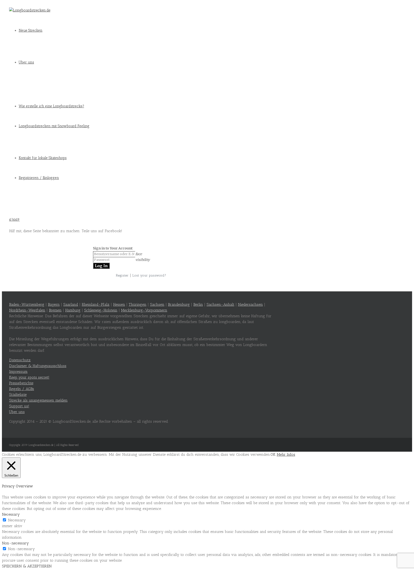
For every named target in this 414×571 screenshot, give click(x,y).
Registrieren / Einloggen (39, 178)
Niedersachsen (250, 304)
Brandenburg (179, 304)
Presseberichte (21, 383)
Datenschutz (20, 360)
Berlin (198, 304)
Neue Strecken (30, 30)
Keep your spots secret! (29, 377)
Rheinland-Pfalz (95, 304)
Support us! (19, 406)
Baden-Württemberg (26, 304)
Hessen (119, 304)
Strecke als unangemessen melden (38, 400)
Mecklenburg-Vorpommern (144, 310)
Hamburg (72, 310)
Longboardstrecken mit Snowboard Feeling (54, 126)
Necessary (17, 520)
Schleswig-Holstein (100, 310)
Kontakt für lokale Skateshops (43, 158)
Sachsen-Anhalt (220, 304)
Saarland (70, 304)
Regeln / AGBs (21, 388)
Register (122, 275)
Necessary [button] (11, 514)
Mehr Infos (286, 454)
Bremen (55, 310)
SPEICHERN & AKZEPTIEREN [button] (27, 566)
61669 (14, 219)
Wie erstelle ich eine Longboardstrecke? (51, 106)
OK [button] (273, 454)
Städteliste (18, 394)
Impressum (18, 371)
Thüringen (137, 304)
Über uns (26, 62)
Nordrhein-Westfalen (27, 310)
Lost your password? (149, 275)
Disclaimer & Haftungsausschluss (37, 365)
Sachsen (157, 304)
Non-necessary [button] (15, 543)
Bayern (54, 304)
